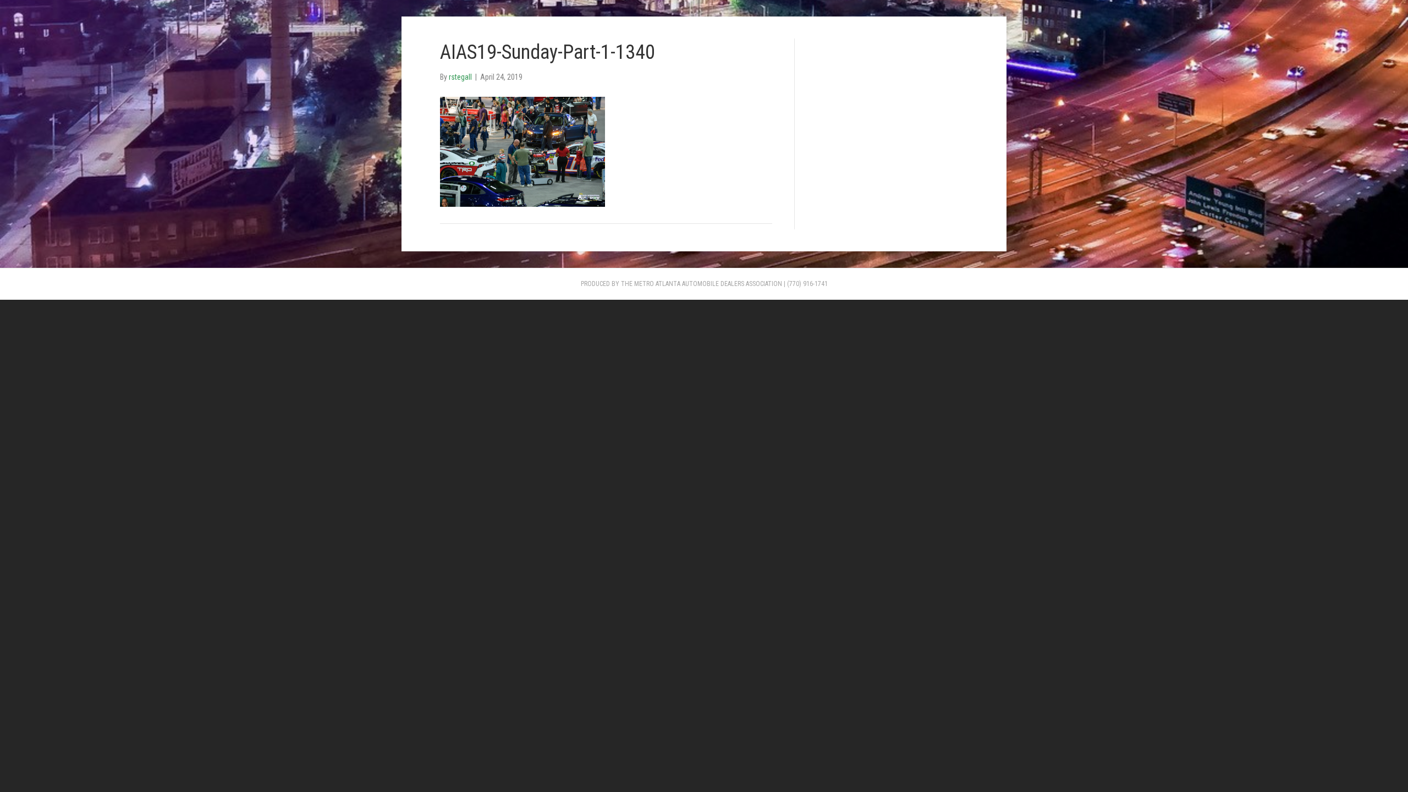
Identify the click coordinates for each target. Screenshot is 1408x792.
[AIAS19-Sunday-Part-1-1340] (522, 150)
